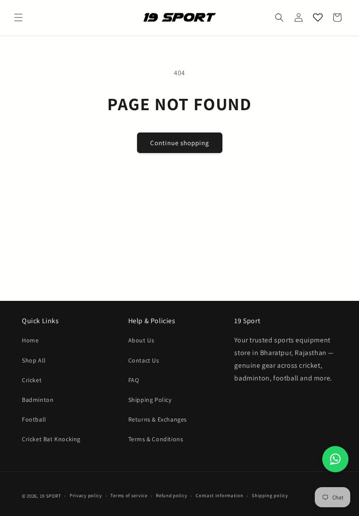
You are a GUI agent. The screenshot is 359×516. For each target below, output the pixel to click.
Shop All (34, 360)
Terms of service (128, 495)
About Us (141, 340)
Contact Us (143, 360)
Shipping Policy (150, 400)
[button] (18, 17)
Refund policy (171, 495)
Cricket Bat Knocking (51, 439)
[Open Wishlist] (317, 17)
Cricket (32, 380)
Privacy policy (86, 495)
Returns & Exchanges (157, 419)
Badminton (37, 400)
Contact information (219, 495)
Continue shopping (179, 143)
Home (30, 340)
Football (34, 419)
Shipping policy (270, 495)
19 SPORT (50, 496)
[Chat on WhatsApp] (335, 459)
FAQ (133, 380)
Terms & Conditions (155, 439)
